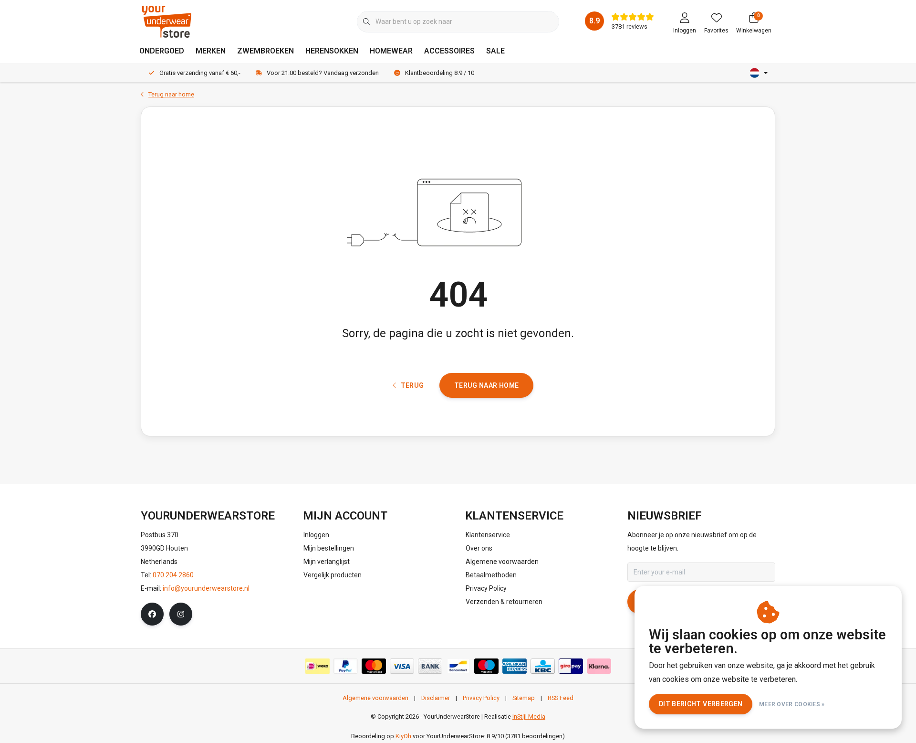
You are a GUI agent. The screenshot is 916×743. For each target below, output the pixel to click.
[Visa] (402, 666)
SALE (495, 50)
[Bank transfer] (430, 666)
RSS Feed (560, 697)
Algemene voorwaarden (375, 697)
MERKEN (211, 50)
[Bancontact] (458, 666)
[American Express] (514, 666)
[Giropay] (571, 666)
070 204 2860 (173, 575)
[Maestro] (486, 666)
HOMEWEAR (391, 50)
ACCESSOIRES (449, 50)
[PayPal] (345, 666)
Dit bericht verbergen (700, 704)
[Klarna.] (599, 666)
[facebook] (152, 614)
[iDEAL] (317, 666)
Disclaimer (435, 697)
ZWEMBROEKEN (265, 50)
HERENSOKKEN (331, 50)
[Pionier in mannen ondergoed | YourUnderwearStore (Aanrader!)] (167, 21)
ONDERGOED (161, 50)
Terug (412, 385)
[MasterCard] (374, 666)
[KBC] (543, 666)
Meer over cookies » (792, 704)
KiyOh (403, 736)
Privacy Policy (481, 697)
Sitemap (523, 697)
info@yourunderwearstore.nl (206, 588)
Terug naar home (486, 385)
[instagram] (180, 614)
